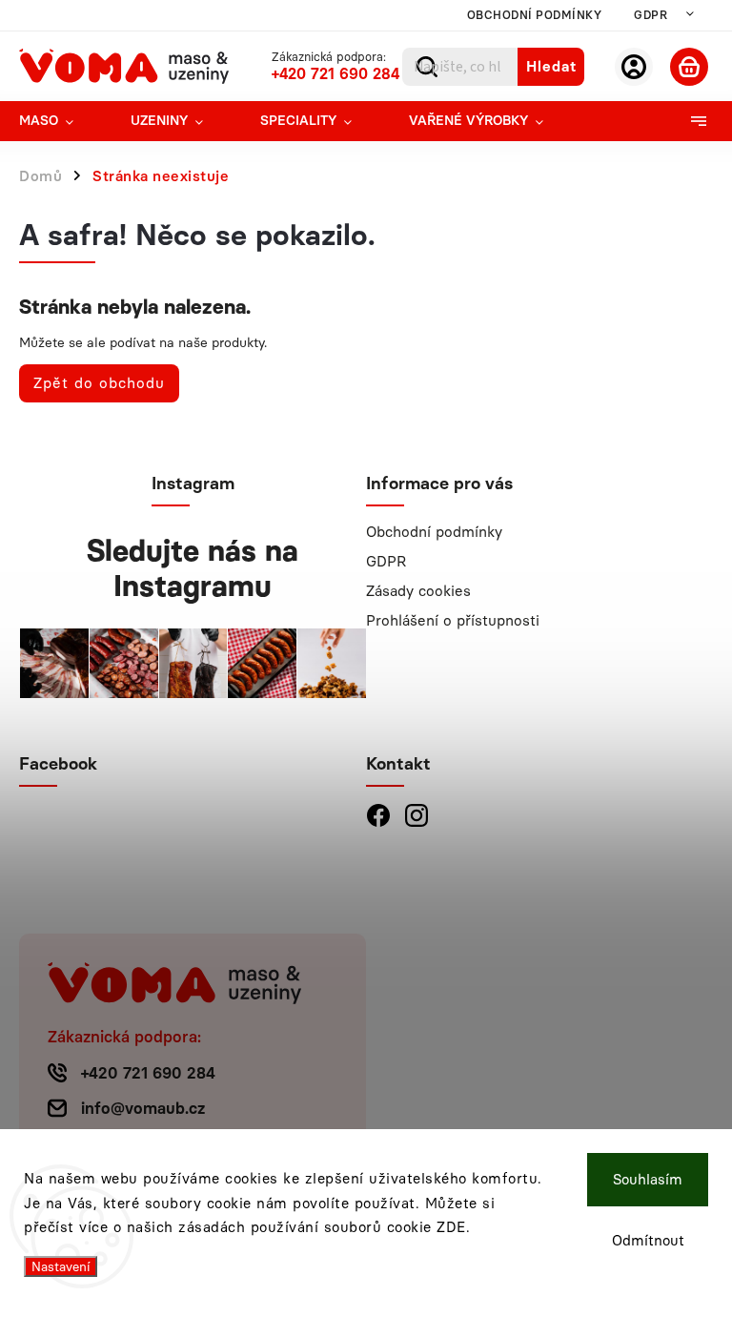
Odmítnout (648, 1240)
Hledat (551, 66)
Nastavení (60, 1266)
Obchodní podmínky (534, 15)
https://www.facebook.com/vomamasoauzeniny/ (378, 815)
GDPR (650, 15)
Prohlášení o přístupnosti (452, 620)
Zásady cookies (418, 591)
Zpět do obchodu (99, 383)
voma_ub (416, 815)
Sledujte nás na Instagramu (192, 568)
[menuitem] (60, 121)
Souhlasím (647, 1179)
